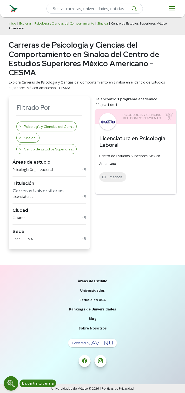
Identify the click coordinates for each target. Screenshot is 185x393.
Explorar (25, 23)
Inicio (12, 23)
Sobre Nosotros (93, 328)
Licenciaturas (23, 196)
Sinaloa (102, 23)
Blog (93, 318)
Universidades (92, 290)
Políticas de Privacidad (118, 389)
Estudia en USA (92, 299)
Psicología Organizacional (33, 169)
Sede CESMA (23, 239)
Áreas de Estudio (92, 281)
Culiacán (19, 217)
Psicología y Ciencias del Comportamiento (64, 23)
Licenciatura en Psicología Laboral (132, 141)
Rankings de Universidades (92, 309)
